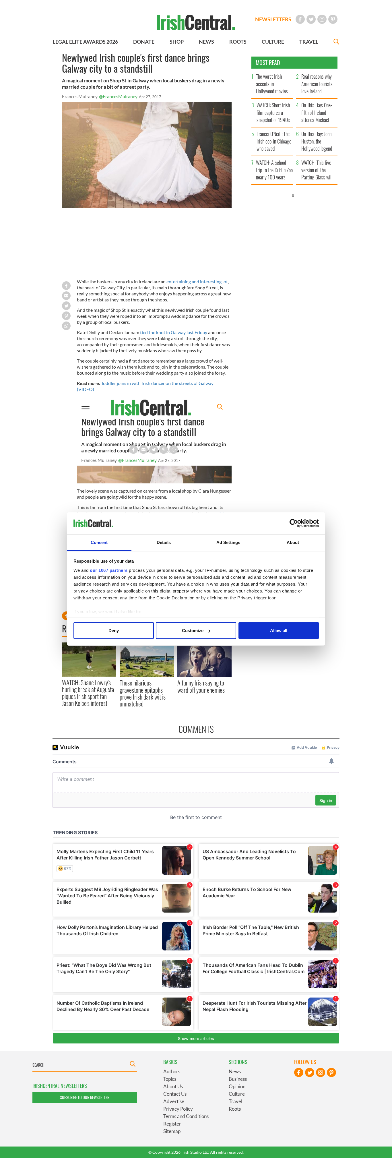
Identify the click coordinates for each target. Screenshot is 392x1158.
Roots (235, 1109)
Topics (169, 1079)
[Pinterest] (332, 19)
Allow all (278, 630)
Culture (237, 1094)
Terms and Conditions (186, 1116)
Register (172, 1124)
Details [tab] (164, 542)
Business (238, 1079)
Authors (171, 1071)
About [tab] (293, 542)
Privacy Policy (178, 1109)
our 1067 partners (109, 570)
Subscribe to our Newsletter (84, 1097)
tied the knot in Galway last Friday (173, 332)
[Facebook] (300, 19)
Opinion (237, 1086)
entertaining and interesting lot (197, 281)
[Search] (336, 42)
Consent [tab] (99, 542)
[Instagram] (322, 19)
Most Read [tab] (268, 62)
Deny (113, 630)
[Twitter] (311, 19)
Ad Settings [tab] (228, 542)
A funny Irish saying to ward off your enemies (201, 686)
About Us (173, 1086)
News (235, 1071)
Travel (235, 1101)
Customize (192, 630)
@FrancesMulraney (118, 96)
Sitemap (172, 1131)
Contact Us (175, 1094)
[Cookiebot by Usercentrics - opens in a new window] (294, 523)
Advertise (173, 1101)
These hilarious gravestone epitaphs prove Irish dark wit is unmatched (143, 693)
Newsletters (273, 19)
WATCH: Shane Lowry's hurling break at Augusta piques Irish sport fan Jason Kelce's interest (88, 693)
